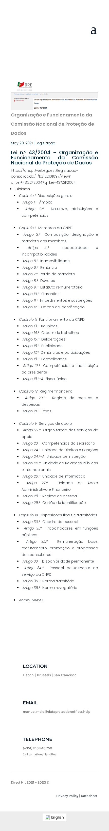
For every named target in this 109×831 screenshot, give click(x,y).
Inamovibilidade (46, 260)
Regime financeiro (45, 391)
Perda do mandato (49, 274)
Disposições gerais (45, 195)
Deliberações (44, 339)
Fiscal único (45, 378)
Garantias (41, 293)
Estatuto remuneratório (53, 287)
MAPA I (31, 600)
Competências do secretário (59, 443)
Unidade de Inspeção (54, 456)
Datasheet (89, 796)
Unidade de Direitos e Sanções (60, 449)
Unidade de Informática (54, 476)
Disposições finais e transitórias (58, 515)
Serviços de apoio (45, 423)
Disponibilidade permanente (58, 561)
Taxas (37, 411)
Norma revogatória (50, 587)
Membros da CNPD (45, 227)
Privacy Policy (67, 796)
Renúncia (40, 267)
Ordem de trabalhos (51, 332)
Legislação (45, 143)
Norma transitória (48, 581)
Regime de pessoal (50, 496)
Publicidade (43, 345)
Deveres (39, 280)
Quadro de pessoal (50, 521)
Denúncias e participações (56, 352)
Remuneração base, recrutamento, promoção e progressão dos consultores (60, 548)
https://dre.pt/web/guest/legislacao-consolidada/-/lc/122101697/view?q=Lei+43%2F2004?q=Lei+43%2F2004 (44, 176)
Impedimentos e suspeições (57, 300)
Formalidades (45, 359)
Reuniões (40, 326)
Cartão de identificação (54, 307)
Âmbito (37, 202)
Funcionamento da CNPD (52, 319)
